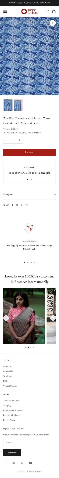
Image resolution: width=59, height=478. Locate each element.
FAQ (5, 381)
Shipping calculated (23, 132)
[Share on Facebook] (12, 205)
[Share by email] (26, 205)
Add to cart (29, 152)
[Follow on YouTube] (30, 463)
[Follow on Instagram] (13, 463)
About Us (7, 366)
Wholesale (7, 376)
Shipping (7, 405)
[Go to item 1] (7, 105)
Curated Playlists (10, 386)
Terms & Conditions (11, 400)
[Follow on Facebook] (5, 463)
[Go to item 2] (18, 105)
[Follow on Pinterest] (22, 463)
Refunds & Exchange (11, 415)
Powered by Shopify (35, 471)
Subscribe (12, 452)
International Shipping (12, 410)
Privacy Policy (9, 420)
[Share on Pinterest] (21, 205)
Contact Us (8, 371)
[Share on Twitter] (17, 205)
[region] (29, 239)
